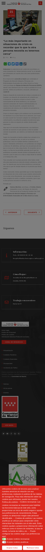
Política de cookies (10, 502)
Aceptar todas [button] (12, 548)
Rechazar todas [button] (33, 548)
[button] (4, 539)
